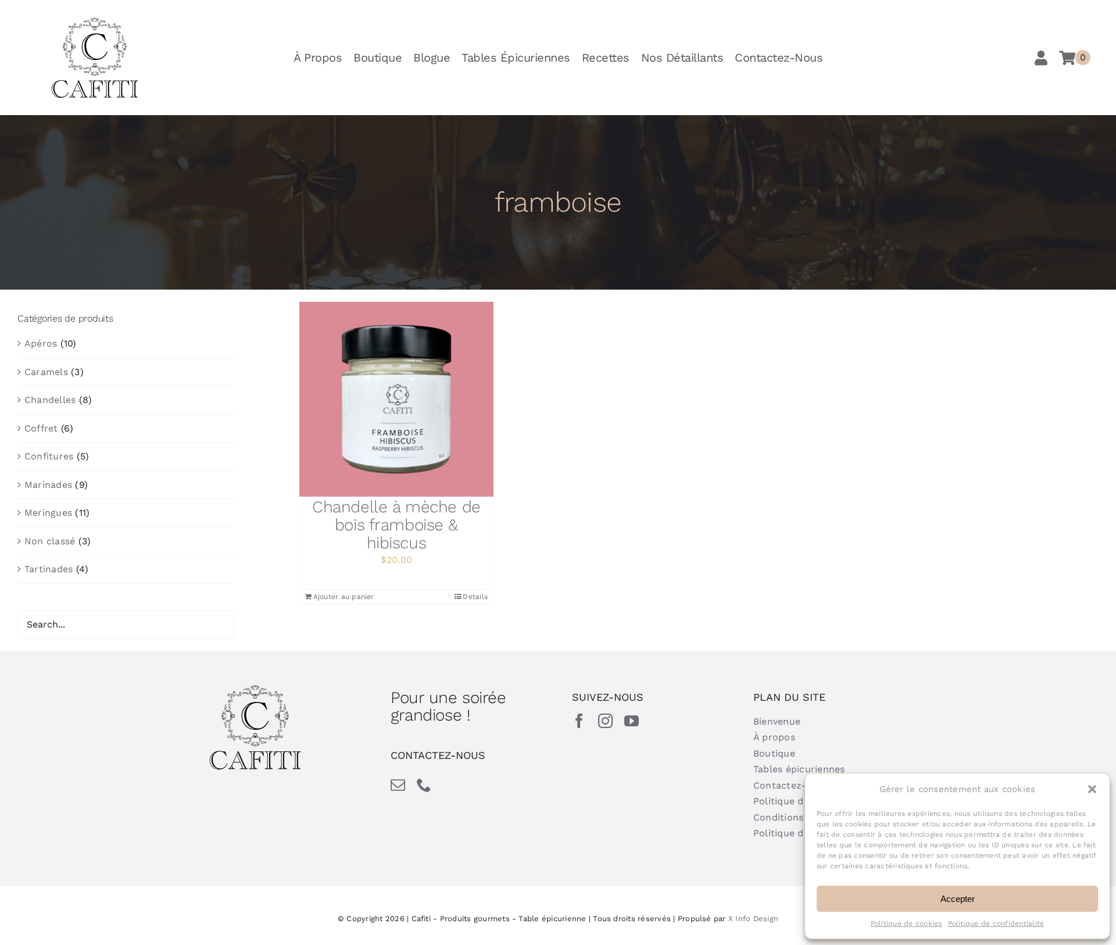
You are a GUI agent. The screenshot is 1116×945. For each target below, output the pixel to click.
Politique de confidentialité (996, 923)
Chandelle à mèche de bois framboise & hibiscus (396, 524)
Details (475, 597)
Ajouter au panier (343, 597)
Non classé (49, 541)
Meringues (48, 512)
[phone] (424, 785)
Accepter (957, 899)
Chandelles (50, 399)
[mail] (398, 785)
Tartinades (48, 569)
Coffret (41, 428)
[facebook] (579, 721)
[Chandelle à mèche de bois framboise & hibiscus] (396, 399)
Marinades (48, 484)
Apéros (40, 343)
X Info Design (753, 918)
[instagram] (605, 721)
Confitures (48, 456)
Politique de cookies (906, 923)
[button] (1092, 789)
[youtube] (631, 721)
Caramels (46, 371)
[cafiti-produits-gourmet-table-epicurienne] (94, 21)
